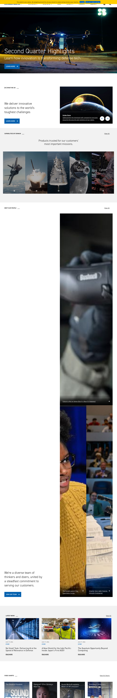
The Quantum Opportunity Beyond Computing (93, 684)
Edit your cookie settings (93, 2)
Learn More (10, 66)
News (59, 4)
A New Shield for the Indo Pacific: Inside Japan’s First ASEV (56, 684)
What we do (46, 4)
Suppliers (93, 4)
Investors (82, 4)
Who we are (32, 4)
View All (107, 134)
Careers (69, 4)
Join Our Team (11, 630)
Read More (9, 690)
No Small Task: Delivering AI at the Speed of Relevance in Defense (21, 684)
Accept (82, 2)
